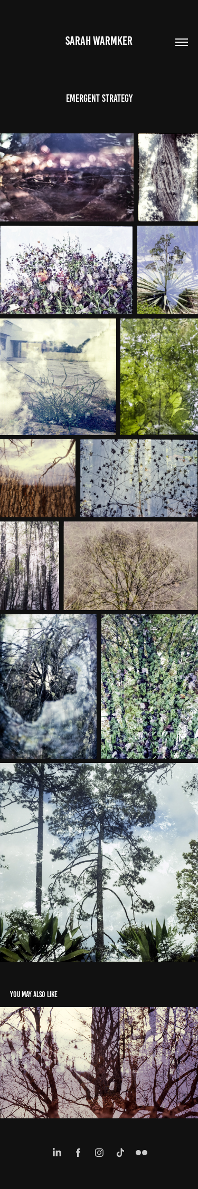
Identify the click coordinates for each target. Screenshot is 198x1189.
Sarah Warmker (99, 40)
